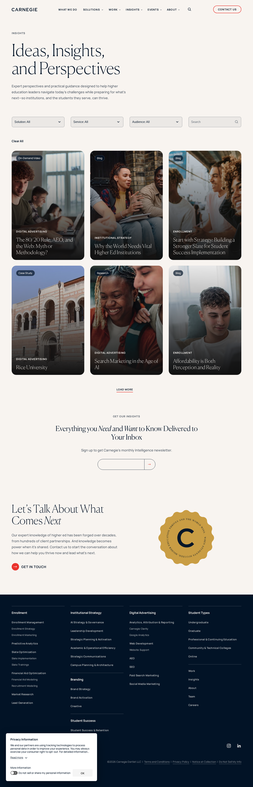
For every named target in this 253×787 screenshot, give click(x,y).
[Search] (236, 122)
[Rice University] (48, 320)
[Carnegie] (24, 9)
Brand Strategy (81, 689)
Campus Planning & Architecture (92, 665)
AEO (132, 658)
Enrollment (19, 613)
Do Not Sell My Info (230, 761)
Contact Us (227, 9)
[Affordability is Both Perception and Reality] (205, 320)
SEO (132, 667)
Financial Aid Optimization (29, 673)
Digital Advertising (142, 613)
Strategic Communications (88, 656)
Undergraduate (198, 622)
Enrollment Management (28, 622)
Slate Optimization (24, 652)
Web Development (141, 643)
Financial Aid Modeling (25, 679)
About (192, 688)
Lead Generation (22, 702)
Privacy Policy (181, 761)
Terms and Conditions (157, 761)
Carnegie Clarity (138, 628)
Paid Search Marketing (144, 675)
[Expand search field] (189, 10)
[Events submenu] (161, 10)
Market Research (23, 694)
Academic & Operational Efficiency (93, 648)
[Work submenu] (120, 10)
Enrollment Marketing (24, 635)
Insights (193, 679)
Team (191, 696)
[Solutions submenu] (102, 10)
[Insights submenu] (141, 10)
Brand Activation (82, 697)
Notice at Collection (204, 761)
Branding (77, 679)
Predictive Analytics (25, 643)
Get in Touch (33, 567)
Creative (76, 706)
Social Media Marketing (144, 684)
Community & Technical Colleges (209, 648)
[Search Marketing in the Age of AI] (126, 320)
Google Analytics (139, 635)
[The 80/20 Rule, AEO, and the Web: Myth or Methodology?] (48, 205)
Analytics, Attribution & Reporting (151, 622)
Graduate (194, 631)
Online (192, 656)
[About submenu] (179, 10)
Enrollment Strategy (23, 628)
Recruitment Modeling (25, 685)
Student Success (83, 721)
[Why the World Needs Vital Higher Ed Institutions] (126, 205)
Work (191, 671)
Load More (124, 389)
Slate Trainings (20, 664)
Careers (193, 705)
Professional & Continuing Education (212, 639)
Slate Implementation (24, 658)
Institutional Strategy (86, 613)
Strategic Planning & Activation (91, 639)
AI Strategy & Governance (87, 622)
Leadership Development (87, 631)
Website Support (139, 649)
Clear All (18, 141)
